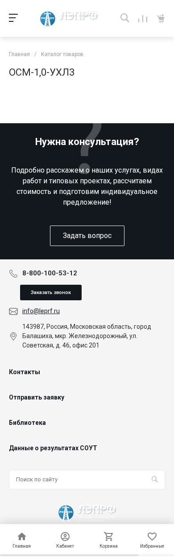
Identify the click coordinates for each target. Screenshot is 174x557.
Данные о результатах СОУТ (53, 448)
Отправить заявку (36, 397)
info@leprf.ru (41, 311)
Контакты (24, 371)
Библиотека (27, 422)
